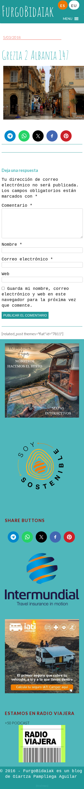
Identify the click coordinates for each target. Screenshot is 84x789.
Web (5, 274)
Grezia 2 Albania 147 (35, 55)
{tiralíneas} (42, 785)
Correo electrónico (27, 259)
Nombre (12, 244)
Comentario (17, 205)
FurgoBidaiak (28, 11)
